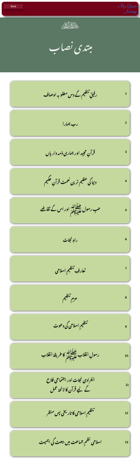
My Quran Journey (127, 8)
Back (13, 6)
